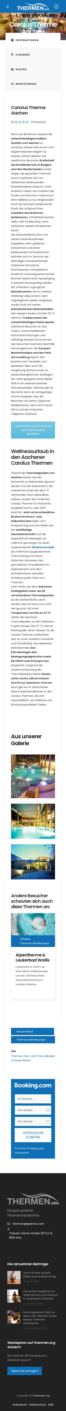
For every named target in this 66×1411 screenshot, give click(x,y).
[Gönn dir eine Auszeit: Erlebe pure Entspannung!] (14, 1277)
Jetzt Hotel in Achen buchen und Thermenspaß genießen (33, 430)
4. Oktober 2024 (33, 1303)
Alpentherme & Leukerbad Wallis (32, 957)
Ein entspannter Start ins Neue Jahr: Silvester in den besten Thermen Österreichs (40, 1317)
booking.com (37, 1148)
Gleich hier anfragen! (24, 1371)
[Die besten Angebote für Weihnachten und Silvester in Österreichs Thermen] (14, 1295)
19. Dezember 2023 (35, 1328)
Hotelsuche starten (33, 1135)
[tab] (33, 40)
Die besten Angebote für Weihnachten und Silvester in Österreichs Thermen (40, 1294)
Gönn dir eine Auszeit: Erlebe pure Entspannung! (39, 1274)
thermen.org (42, 1395)
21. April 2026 (31, 1281)
